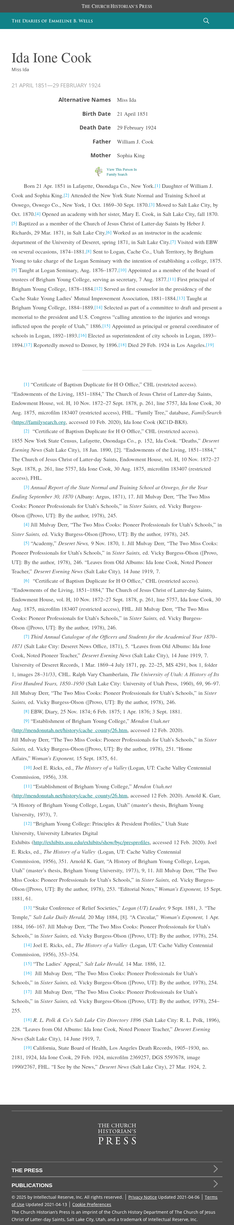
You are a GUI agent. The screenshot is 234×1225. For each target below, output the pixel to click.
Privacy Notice (142, 1197)
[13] (181, 298)
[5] (14, 223)
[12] (98, 288)
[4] (38, 213)
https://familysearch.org (39, 421)
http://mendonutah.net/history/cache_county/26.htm (70, 730)
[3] (151, 204)
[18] (122, 344)
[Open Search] (206, 20)
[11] (172, 279)
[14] (98, 307)
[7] (173, 242)
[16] (83, 335)
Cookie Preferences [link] (91, 1204)
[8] (88, 251)
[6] (109, 232)
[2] (66, 195)
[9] (14, 270)
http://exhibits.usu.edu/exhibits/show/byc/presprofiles (92, 842)
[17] (28, 344)
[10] (122, 270)
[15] (106, 326)
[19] (210, 344)
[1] (157, 185)
